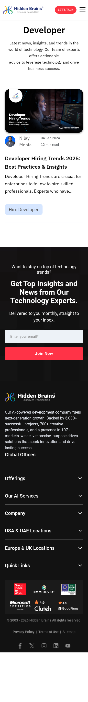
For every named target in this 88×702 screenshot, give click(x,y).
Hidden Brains (40, 620)
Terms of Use (48, 631)
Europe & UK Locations (30, 548)
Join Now (44, 353)
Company (15, 513)
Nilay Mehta (25, 141)
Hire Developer (24, 209)
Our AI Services (21, 496)
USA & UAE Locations (28, 531)
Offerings (15, 478)
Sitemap (69, 631)
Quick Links (17, 565)
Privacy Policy (23, 631)
